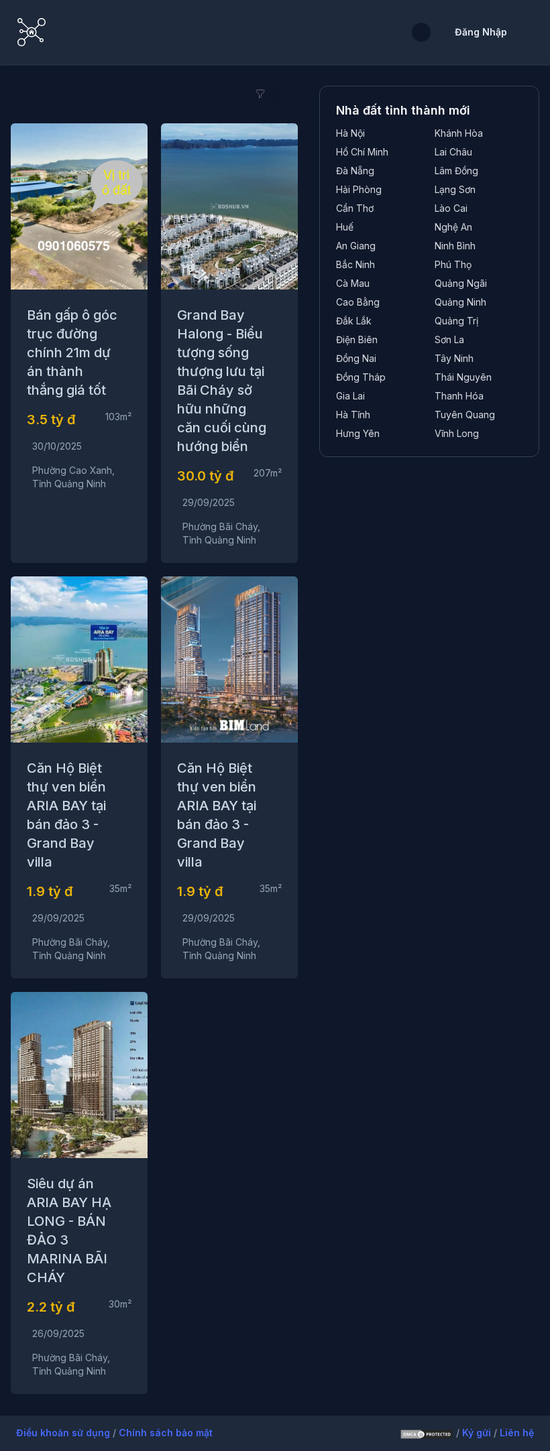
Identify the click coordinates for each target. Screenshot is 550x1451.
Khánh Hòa (459, 133)
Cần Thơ (355, 208)
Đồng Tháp (361, 377)
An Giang (356, 245)
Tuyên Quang (465, 414)
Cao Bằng (358, 302)
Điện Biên (357, 339)
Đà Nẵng (355, 170)
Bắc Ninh (355, 264)
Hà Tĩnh (353, 414)
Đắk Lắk (354, 320)
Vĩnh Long (457, 433)
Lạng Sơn (455, 189)
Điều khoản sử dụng (64, 1432)
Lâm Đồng (456, 170)
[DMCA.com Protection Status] (426, 1433)
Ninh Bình (455, 245)
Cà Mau (353, 283)
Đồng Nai (356, 358)
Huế (344, 227)
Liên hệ (517, 1432)
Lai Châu (453, 151)
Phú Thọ (453, 264)
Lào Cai (451, 208)
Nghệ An (453, 227)
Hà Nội (350, 133)
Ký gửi (478, 1432)
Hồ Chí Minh (362, 151)
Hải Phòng (359, 189)
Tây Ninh (454, 358)
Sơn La (449, 339)
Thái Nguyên (463, 377)
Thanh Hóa (459, 395)
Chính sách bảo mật (166, 1432)
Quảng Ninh (460, 302)
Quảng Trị (456, 320)
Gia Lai (350, 395)
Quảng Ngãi (461, 283)
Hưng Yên (358, 433)
